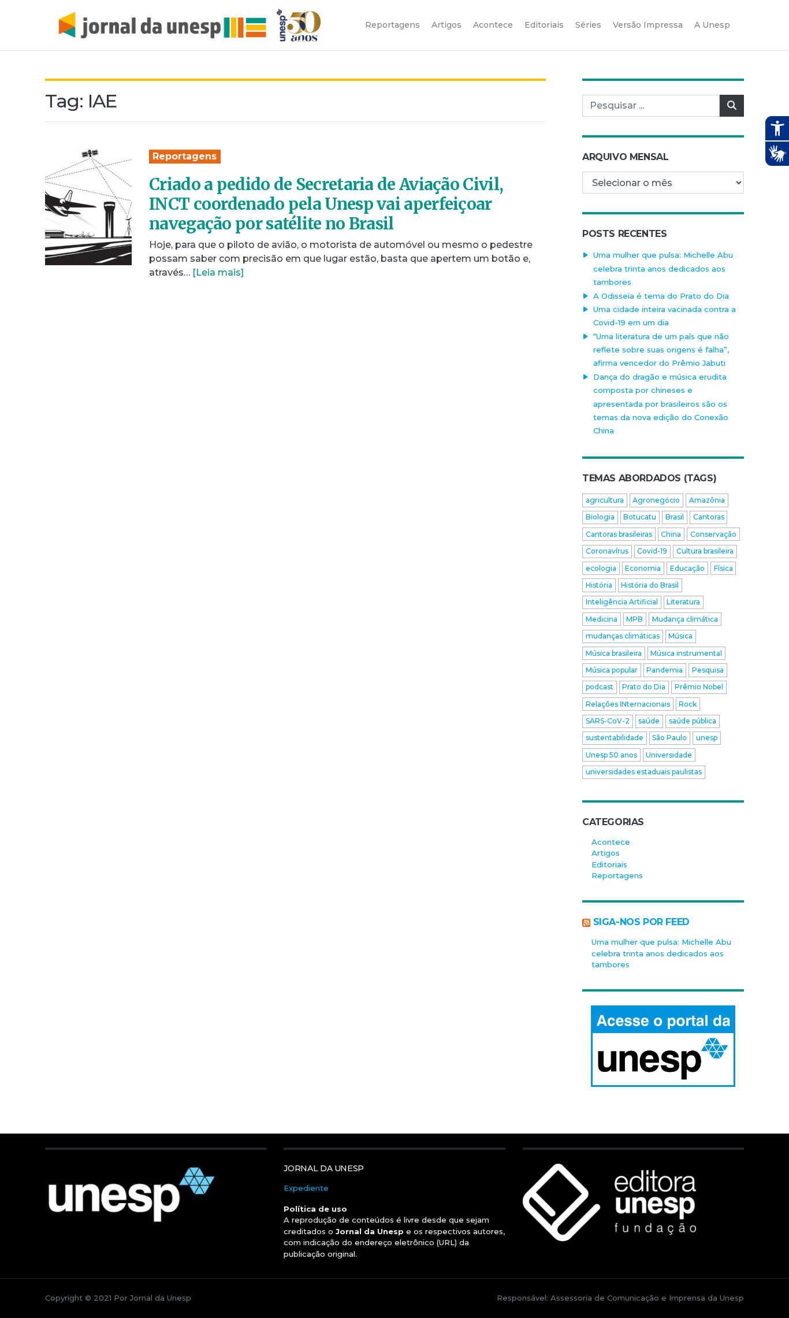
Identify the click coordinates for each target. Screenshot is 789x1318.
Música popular (612, 670)
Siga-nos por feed (641, 921)
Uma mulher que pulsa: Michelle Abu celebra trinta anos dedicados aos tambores (663, 268)
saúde (649, 720)
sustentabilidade (614, 737)
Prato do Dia (643, 686)
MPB (634, 619)
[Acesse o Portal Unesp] (663, 1046)
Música (680, 636)
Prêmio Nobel (699, 686)
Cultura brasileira (705, 551)
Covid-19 (652, 551)
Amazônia (707, 500)
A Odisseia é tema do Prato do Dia (661, 295)
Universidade (669, 755)
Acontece (610, 842)
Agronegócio (656, 500)
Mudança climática (685, 619)
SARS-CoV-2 (608, 720)
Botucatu (639, 517)
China (671, 534)
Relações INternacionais (628, 704)
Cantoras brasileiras (619, 534)
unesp (706, 737)
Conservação (713, 534)
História (599, 585)
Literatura (683, 601)
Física (723, 568)
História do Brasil (650, 585)
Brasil (674, 517)
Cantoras (708, 517)
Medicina (601, 619)
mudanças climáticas (623, 636)
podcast (599, 686)
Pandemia (664, 670)
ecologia (601, 568)
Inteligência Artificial (622, 601)
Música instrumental (686, 653)
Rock (688, 704)
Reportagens (184, 156)
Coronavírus (607, 551)
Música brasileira (614, 653)
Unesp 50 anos (611, 755)
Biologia (600, 517)
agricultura (605, 500)
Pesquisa (708, 670)
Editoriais (609, 864)
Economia (643, 568)
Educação (687, 568)
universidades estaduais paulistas (644, 771)
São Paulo (669, 737)
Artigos (605, 852)
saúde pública (692, 720)
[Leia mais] (218, 272)
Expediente (306, 1188)
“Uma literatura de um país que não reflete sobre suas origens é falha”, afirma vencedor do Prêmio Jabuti (661, 350)
